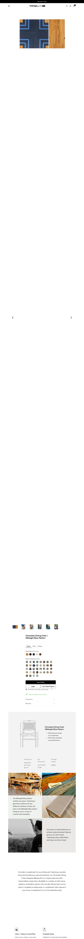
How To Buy (41, 682)
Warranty (28, 703)
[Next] (71, 317)
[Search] (67, 6)
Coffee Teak (30, 654)
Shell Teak (37, 654)
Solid (34, 646)
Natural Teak (27, 654)
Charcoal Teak (33, 654)
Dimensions (29, 699)
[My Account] (70, 6)
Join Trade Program (48, 686)
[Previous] (13, 317)
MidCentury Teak (40, 654)
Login (33, 686)
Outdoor (39, 646)
